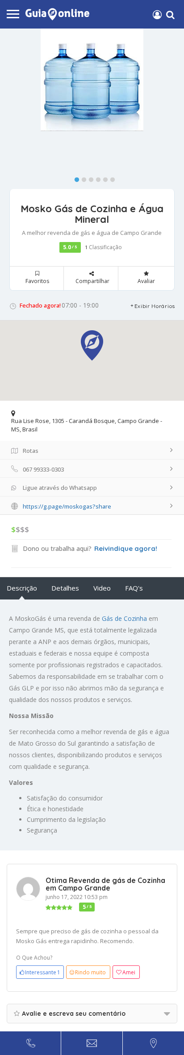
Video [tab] (102, 587)
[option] (92, 80)
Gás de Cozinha (124, 618)
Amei (128, 972)
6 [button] (110, 178)
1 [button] (74, 178)
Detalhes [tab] (65, 587)
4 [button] (96, 178)
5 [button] (103, 178)
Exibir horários (155, 306)
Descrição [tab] (22, 587)
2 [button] (81, 178)
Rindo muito (90, 972)
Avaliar (146, 281)
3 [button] (89, 178)
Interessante (42, 972)
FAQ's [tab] (134, 587)
